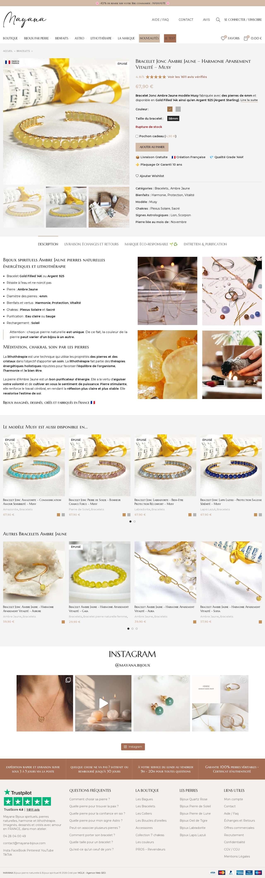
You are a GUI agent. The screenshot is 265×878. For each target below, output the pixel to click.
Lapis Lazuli (208, 509)
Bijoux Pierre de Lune (195, 813)
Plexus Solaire (160, 208)
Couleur (141, 109)
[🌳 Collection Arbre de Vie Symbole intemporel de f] (45, 703)
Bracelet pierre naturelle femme (105, 616)
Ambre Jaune (180, 188)
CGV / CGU (232, 849)
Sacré (176, 208)
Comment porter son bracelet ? (92, 835)
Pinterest (33, 850)
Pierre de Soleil (79, 509)
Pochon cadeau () (157, 136)
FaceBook (18, 850)
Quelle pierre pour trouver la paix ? (94, 806)
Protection (175, 195)
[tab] (48, 242)
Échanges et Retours (239, 820)
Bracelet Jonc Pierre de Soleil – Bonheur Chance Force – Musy (94, 502)
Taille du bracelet (149, 118)
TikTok (7, 854)
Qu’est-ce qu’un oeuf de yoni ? (91, 849)
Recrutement (234, 835)
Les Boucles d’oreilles (151, 820)
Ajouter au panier (152, 147)
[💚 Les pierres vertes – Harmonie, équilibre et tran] (162, 703)
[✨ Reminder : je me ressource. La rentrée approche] (103, 703)
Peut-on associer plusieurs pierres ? (94, 828)
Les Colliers (144, 813)
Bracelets (23, 51)
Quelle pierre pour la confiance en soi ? (97, 813)
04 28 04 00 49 (14, 836)
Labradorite (142, 509)
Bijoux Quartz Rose (193, 799)
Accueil (8, 51)
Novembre (179, 222)
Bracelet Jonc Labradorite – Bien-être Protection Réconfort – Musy (159, 502)
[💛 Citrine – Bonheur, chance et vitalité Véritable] (220, 703)
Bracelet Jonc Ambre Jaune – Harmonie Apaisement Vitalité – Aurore (28, 609)
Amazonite (10, 509)
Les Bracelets (145, 806)
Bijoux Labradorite (193, 828)
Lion (174, 215)
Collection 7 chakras (150, 835)
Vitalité (189, 195)
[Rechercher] (218, 20)
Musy (153, 202)
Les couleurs (145, 842)
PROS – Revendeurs (150, 849)
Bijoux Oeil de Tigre (193, 820)
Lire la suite (249, 100)
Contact (230, 806)
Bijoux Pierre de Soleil (195, 806)
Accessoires (144, 828)
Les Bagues (144, 799)
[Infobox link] (33, 769)
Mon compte (233, 799)
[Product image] (34, 465)
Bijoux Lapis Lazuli (193, 835)
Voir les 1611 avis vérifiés (187, 77)
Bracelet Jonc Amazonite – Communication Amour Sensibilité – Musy (32, 502)
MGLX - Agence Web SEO (92, 872)
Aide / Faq (231, 813)
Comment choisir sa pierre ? (89, 799)
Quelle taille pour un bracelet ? (91, 842)
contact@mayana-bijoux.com (24, 843)
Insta (6, 850)
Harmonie (159, 195)
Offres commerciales (239, 828)
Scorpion (184, 215)
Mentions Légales (237, 856)
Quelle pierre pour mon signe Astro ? (96, 820)
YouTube (47, 850)
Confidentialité (234, 842)
